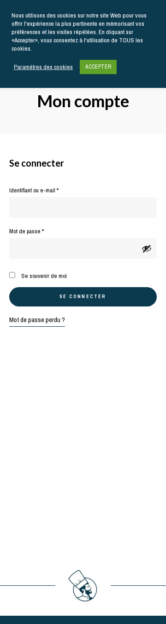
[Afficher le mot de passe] (147, 248)
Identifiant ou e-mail (46, 190)
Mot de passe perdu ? (37, 319)
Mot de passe (39, 231)
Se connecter (82, 296)
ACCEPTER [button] (98, 67)
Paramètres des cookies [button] (43, 67)
